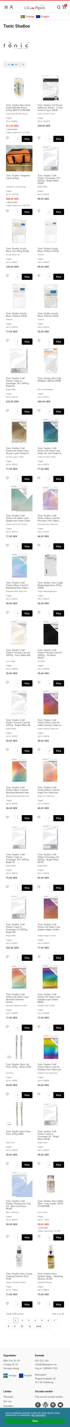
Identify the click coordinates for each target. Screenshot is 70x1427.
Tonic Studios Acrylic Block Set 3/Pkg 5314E (17, 249)
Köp (27, 139)
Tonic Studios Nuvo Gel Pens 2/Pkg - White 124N (18, 1065)
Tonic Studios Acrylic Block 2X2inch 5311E (48, 314)
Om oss (7, 1401)
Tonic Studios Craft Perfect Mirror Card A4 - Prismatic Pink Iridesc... (49, 518)
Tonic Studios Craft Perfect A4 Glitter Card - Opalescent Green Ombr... (19, 518)
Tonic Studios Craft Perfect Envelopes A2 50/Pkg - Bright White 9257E (48, 858)
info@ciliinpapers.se (46, 1364)
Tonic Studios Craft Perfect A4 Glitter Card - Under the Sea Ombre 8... (50, 451)
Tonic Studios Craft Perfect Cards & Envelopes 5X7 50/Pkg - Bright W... (18, 382)
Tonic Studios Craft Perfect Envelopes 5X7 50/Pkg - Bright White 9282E (49, 179)
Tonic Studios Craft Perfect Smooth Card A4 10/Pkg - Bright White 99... (19, 722)
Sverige (30, 16)
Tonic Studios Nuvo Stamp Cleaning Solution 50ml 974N (19, 1276)
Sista (38, 1326)
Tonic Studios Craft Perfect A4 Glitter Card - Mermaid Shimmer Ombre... (18, 998)
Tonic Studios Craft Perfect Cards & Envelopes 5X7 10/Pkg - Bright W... (18, 858)
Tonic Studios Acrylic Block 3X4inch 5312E (16, 314)
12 (9, 64)
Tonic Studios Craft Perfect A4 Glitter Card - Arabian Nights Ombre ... (50, 927)
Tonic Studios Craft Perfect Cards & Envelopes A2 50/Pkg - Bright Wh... (17, 928)
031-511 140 (42, 1360)
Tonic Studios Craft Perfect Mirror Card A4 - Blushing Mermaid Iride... (18, 790)
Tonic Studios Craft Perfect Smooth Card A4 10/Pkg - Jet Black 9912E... (50, 654)
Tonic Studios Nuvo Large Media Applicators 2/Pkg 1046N (50, 585)
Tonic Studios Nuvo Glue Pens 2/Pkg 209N (18, 1132)
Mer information (38, 1415)
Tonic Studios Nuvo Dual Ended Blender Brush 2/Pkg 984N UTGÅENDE (18, 107)
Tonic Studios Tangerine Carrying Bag (18, 176)
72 (23, 64)
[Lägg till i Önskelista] (7, 138)
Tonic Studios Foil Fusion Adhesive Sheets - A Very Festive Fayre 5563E (50, 107)
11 (30, 1326)
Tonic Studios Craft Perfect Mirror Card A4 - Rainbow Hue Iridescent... (50, 1067)
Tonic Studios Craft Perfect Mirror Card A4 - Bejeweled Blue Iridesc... (18, 585)
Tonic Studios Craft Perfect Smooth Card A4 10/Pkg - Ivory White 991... (19, 652)
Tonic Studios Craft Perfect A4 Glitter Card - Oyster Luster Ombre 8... (18, 451)
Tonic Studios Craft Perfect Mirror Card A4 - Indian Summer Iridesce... (50, 722)
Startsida (8, 1396)
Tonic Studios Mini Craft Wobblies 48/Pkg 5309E (49, 379)
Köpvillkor (8, 1406)
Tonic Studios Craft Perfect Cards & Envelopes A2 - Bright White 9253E (48, 1135)
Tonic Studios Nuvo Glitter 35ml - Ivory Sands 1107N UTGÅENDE (50, 1203)
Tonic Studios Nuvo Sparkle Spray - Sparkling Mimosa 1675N (50, 1276)
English (45, 16)
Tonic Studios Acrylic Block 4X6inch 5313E (48, 249)
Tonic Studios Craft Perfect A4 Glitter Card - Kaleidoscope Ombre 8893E (49, 998)
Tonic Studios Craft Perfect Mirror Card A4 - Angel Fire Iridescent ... (49, 790)
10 (22, 1326)
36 (16, 64)
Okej (35, 1421)
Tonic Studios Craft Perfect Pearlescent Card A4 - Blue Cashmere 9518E (18, 1205)
